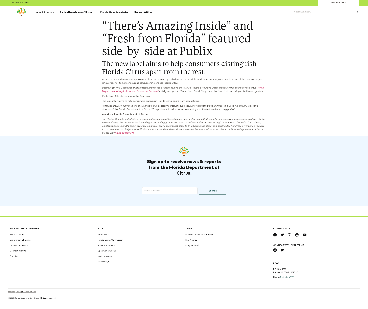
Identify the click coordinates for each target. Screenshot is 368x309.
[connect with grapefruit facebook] (275, 250)
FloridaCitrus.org (124, 133)
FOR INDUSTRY (338, 3)
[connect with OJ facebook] (275, 235)
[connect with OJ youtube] (305, 235)
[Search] (357, 12)
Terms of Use (29, 292)
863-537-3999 (287, 277)
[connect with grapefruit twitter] (283, 250)
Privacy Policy (15, 292)
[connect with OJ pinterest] (297, 235)
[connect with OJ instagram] (290, 235)
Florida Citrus (20, 3)
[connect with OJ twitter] (283, 235)
